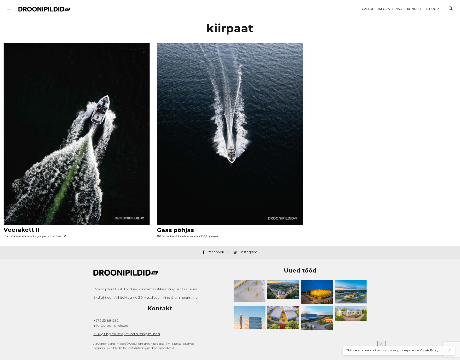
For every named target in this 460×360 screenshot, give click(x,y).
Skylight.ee (102, 297)
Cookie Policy (429, 350)
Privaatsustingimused (142, 334)
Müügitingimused (108, 334)
